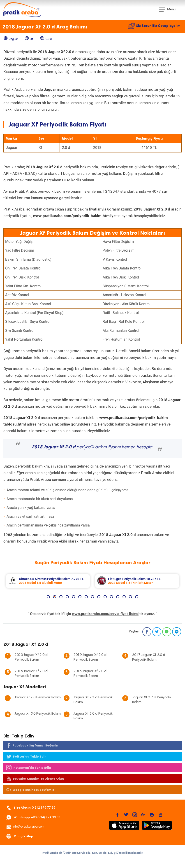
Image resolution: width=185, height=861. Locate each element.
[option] (47, 581)
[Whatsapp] (166, 631)
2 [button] (54, 596)
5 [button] (73, 596)
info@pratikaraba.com (28, 826)
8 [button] (92, 596)
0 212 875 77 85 (34, 808)
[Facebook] (146, 631)
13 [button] (124, 596)
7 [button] (86, 596)
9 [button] (98, 596)
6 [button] (80, 596)
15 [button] (136, 596)
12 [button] (117, 596)
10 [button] (105, 596)
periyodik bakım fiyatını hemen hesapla (92, 447)
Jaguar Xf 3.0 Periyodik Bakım (38, 714)
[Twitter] (156, 631)
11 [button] (111, 596)
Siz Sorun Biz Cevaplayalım (158, 26)
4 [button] (67, 596)
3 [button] (61, 596)
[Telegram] (176, 631)
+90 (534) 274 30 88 (37, 817)
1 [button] (48, 596)
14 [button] (130, 596)
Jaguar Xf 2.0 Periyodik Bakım (38, 697)
